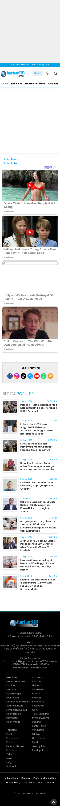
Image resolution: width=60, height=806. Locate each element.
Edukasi (36, 734)
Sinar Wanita (13, 721)
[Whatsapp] (43, 376)
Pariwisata (12, 717)
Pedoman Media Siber (45, 778)
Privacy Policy (13, 782)
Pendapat (37, 750)
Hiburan (36, 681)
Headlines (16, 83)
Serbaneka (38, 701)
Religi (9, 762)
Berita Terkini (39, 726)
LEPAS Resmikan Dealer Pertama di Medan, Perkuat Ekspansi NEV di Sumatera (36, 447)
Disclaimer (29, 782)
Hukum (36, 693)
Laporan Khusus (15, 746)
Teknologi (11, 730)
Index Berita (11, 159)
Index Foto (10, 163)
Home (5, 83)
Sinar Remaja (13, 713)
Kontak (50, 782)
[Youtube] (37, 376)
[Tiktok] (23, 376)
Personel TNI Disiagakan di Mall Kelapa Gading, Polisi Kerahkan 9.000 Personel (38, 408)
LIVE (38, 73)
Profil (9, 734)
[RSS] (50, 376)
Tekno (9, 754)
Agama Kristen (14, 705)
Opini (35, 709)
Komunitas (12, 738)
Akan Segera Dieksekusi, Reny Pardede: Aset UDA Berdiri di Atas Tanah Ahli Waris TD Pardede (37, 545)
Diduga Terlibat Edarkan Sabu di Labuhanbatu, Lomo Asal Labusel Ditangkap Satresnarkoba (38, 584)
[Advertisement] (30, 30)
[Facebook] (10, 376)
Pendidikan (38, 689)
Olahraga (37, 677)
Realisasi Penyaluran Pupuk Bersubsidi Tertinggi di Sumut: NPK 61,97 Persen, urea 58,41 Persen (38, 565)
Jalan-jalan (38, 746)
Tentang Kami (10, 778)
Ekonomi (37, 685)
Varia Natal (38, 730)
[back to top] (53, 802)
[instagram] (17, 376)
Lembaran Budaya (16, 709)
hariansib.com (27, 793)
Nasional (11, 766)
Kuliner (10, 742)
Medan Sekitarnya (35, 83)
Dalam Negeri (13, 693)
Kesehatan (38, 705)
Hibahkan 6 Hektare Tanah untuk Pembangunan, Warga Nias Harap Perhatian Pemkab (38, 466)
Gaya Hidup (38, 738)
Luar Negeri (12, 697)
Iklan (40, 782)
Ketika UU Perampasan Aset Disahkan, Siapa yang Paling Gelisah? (37, 485)
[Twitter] (30, 376)
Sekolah (36, 697)
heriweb (42, 793)
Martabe (11, 689)
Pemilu (10, 750)
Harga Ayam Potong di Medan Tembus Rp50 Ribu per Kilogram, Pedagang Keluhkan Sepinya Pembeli (38, 526)
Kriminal (53, 83)
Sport (35, 742)
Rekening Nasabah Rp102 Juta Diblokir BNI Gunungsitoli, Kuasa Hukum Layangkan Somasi (38, 506)
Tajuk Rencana (40, 713)
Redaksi (25, 778)
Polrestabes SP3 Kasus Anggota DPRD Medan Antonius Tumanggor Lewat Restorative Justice (36, 429)
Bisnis (9, 758)
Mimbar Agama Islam (18, 701)
